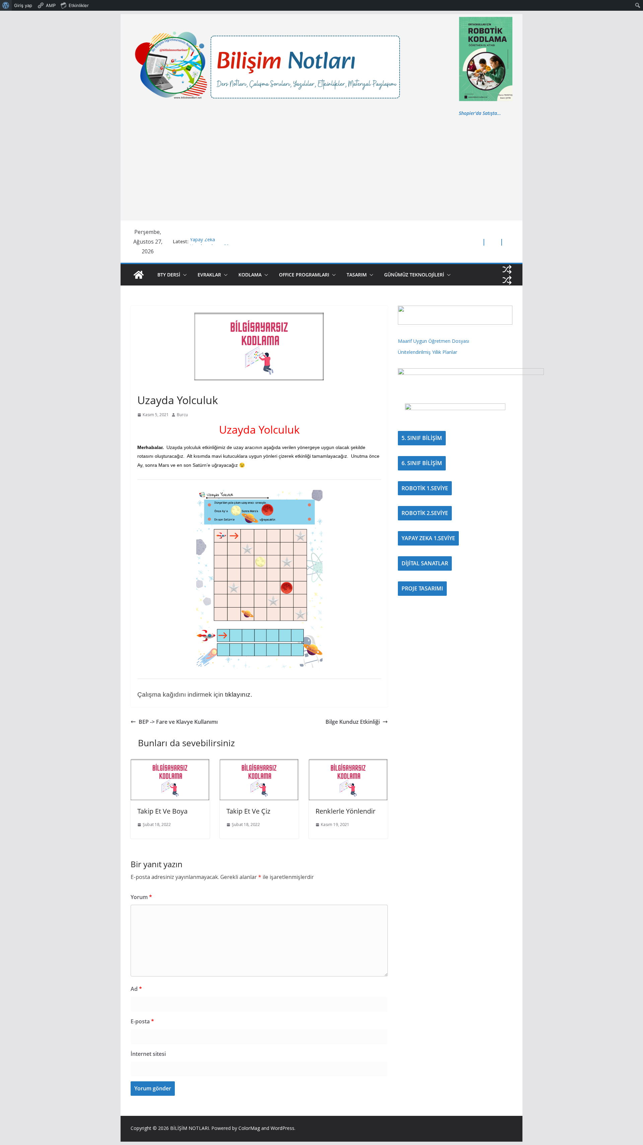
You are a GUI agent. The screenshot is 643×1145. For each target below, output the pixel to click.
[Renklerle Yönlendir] (348, 763)
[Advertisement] (321, 167)
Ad (136, 989)
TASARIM (357, 274)
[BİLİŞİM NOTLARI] (138, 274)
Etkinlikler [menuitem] (79, 5)
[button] (183, 274)
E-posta (142, 1021)
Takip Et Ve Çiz (248, 811)
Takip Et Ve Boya (162, 811)
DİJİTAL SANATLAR (425, 563)
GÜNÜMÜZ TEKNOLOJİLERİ (414, 274)
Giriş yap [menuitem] (23, 5)
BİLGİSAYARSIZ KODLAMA (160, 384)
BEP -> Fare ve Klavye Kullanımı (178, 721)
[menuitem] (6, 5)
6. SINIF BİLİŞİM (422, 463)
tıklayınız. (238, 694)
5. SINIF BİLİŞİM (422, 438)
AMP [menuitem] (51, 5)
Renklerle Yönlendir (345, 811)
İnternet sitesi (148, 1054)
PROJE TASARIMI (422, 588)
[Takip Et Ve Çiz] (259, 763)
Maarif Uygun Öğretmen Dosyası (433, 341)
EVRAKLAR (209, 274)
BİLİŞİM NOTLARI (189, 1128)
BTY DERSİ (168, 274)
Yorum (141, 897)
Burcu (182, 415)
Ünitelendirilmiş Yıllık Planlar (427, 352)
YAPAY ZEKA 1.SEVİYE (428, 538)
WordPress (282, 1128)
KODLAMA (250, 274)
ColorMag (249, 1128)
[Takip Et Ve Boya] (170, 763)
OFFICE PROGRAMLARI (304, 274)
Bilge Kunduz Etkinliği (353, 721)
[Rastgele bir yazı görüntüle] (507, 269)
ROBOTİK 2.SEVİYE (425, 513)
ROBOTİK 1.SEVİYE (425, 488)
